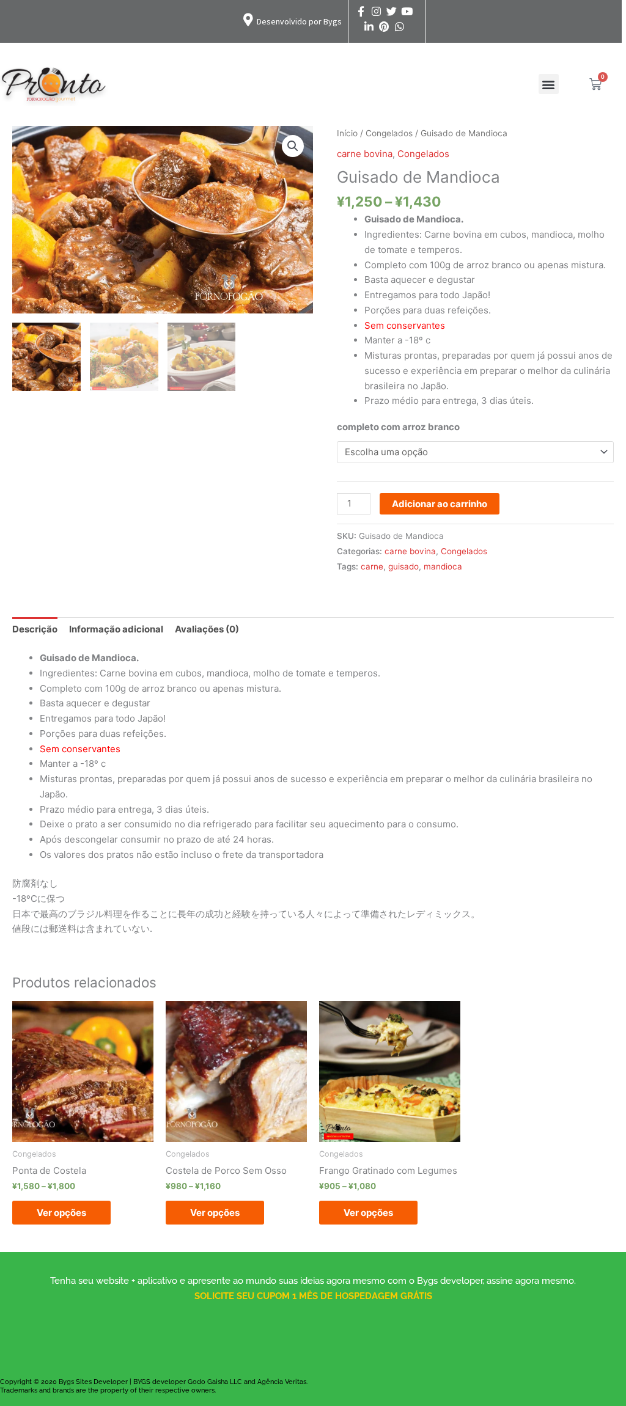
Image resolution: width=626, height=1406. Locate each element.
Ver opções (61, 1212)
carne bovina (364, 153)
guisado (403, 566)
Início (347, 133)
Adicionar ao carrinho (439, 504)
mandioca (443, 566)
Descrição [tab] (34, 629)
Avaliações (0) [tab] (207, 629)
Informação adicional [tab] (116, 629)
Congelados (389, 133)
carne (372, 566)
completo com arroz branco (398, 427)
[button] (549, 84)
